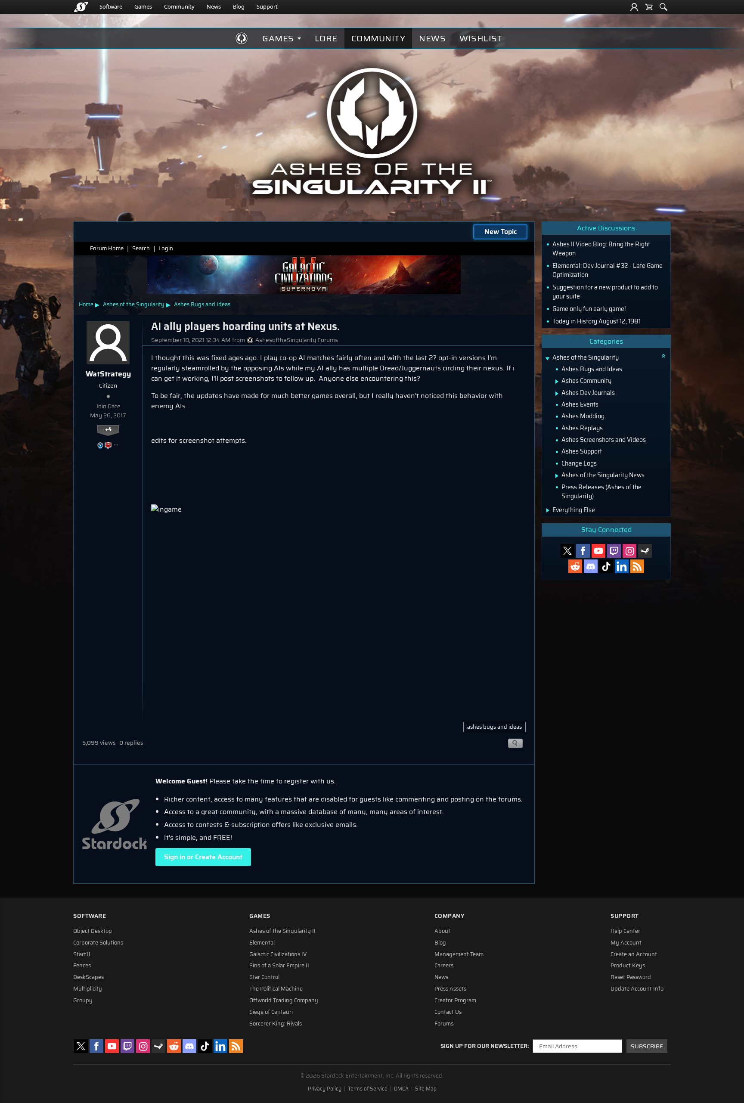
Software (110, 6)
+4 (108, 429)
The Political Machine (276, 989)
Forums (443, 1023)
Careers (443, 965)
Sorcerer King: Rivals (275, 1023)
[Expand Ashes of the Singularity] (547, 358)
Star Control (264, 977)
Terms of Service (368, 1089)
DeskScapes (88, 977)
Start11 (81, 954)
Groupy (83, 1000)
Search (141, 248)
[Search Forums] (663, 6)
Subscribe (647, 1046)
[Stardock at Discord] (590, 566)
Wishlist (480, 38)
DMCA (401, 1089)
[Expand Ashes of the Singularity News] (556, 476)
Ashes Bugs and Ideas (202, 304)
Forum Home (107, 248)
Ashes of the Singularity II (282, 931)
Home (86, 304)
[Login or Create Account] (634, 6)
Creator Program (455, 1000)
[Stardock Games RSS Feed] (637, 566)
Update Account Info (637, 989)
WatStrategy (108, 373)
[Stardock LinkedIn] (621, 566)
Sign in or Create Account (203, 856)
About (442, 931)
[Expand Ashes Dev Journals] (556, 393)
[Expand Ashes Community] (556, 381)
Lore (326, 38)
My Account (626, 942)
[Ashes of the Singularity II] (372, 131)
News (214, 6)
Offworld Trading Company (283, 1000)
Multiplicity (87, 989)
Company (449, 915)
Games (143, 6)
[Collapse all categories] (663, 355)
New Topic (500, 231)
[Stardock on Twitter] (567, 551)
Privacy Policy (324, 1089)
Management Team (459, 954)
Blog (239, 6)
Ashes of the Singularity (133, 304)
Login (165, 248)
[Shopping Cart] (648, 6)
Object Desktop (92, 931)
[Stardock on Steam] (645, 551)
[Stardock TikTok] (606, 566)
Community (179, 6)
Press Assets (450, 989)
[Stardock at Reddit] (575, 566)
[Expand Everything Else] (547, 510)
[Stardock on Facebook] (583, 551)
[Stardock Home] (81, 7)
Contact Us (448, 1012)
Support (267, 6)
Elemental (262, 942)
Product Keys (628, 965)
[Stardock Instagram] (629, 551)
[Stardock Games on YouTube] (598, 551)
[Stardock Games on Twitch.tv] (614, 551)
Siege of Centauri (271, 1012)
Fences (82, 965)
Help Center (625, 931)
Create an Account (634, 954)
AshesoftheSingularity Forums (296, 340)
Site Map (426, 1089)
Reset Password (631, 977)
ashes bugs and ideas (494, 726)
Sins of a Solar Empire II (279, 965)
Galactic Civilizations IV (278, 954)
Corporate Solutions (98, 942)
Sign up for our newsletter (483, 1046)
